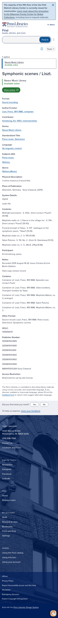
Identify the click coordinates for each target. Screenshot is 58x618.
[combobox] (20, 40)
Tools (49, 49)
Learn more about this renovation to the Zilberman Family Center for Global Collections (26, 14)
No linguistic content (12, 148)
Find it (45, 39)
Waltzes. (6, 162)
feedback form (8, 395)
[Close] (53, 5)
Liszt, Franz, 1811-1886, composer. (18, 111)
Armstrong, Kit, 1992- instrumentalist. (19, 120)
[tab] (29, 64)
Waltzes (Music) (9, 171)
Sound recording (10, 102)
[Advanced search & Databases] (54, 39)
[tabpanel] (29, 85)
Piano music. (8, 157)
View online (9, 89)
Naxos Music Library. (12, 129)
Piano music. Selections (13, 139)
